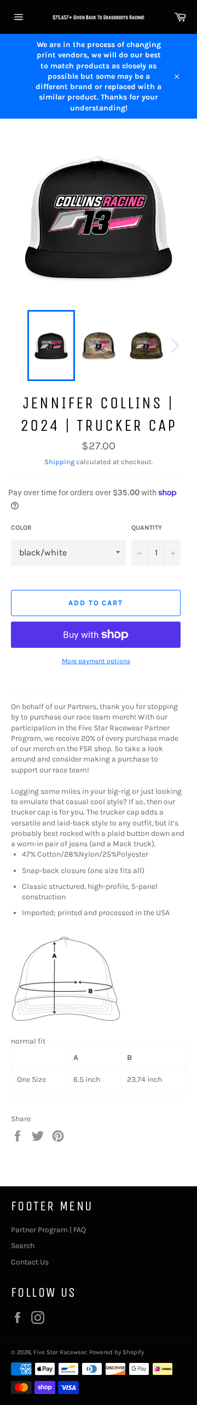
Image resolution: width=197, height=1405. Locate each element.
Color (21, 527)
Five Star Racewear (59, 1352)
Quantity (146, 527)
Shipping (59, 462)
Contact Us (30, 1262)
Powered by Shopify (116, 1352)
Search (22, 1245)
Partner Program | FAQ (48, 1229)
